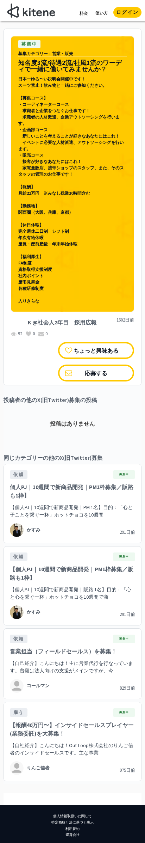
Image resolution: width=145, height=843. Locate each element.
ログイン (127, 12)
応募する (96, 372)
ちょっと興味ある (96, 350)
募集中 (29, 44)
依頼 (18, 474)
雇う (18, 712)
